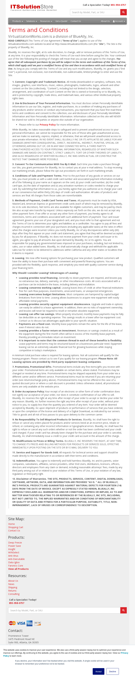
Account (119, 21)
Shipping (12, 587)
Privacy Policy (48, 124)
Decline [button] (112, 671)
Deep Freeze (15, 542)
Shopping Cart (15, 527)
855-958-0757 (118, 4)
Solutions (30, 21)
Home (11, 523)
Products (17, 21)
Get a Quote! (61, 21)
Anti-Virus (13, 555)
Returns (12, 590)
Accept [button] (98, 671)
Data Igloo (14, 562)
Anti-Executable (16, 559)
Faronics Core (15, 565)
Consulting (13, 593)
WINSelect (13, 552)
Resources (45, 21)
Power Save (14, 545)
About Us (105, 21)
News (11, 584)
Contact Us (76, 21)
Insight (11, 549)
